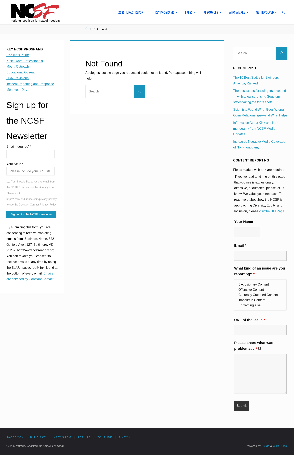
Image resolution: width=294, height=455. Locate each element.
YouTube (104, 437)
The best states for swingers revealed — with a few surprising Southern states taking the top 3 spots (259, 96)
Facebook (15, 437)
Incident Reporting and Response (30, 84)
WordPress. (280, 445)
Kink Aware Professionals (24, 61)
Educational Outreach (21, 72)
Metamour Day (16, 89)
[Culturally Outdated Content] (260, 295)
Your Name (243, 222)
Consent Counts (17, 55)
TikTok (125, 437)
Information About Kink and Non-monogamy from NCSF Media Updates (256, 128)
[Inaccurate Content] (260, 300)
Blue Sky (38, 437)
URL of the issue (249, 320)
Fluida (265, 445)
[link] (283, 12)
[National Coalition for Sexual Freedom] (35, 12)
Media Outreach (17, 66)
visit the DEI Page (271, 211)
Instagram (61, 437)
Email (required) (18, 146)
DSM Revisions (17, 78)
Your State (14, 164)
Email (240, 246)
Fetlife (84, 437)
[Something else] (260, 305)
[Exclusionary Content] (260, 284)
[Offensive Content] (260, 289)
